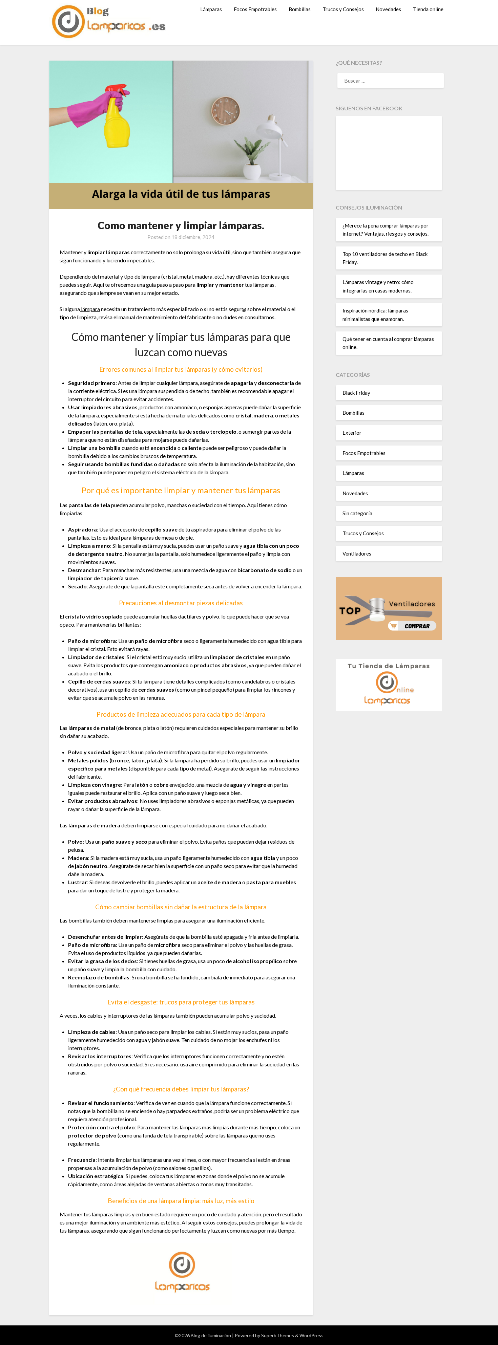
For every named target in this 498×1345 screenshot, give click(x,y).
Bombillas (300, 9)
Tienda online (428, 9)
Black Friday (356, 393)
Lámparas (211, 9)
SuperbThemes (277, 1335)
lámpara (90, 309)
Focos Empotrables (255, 9)
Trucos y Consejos (343, 9)
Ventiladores (357, 553)
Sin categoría (357, 513)
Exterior (352, 433)
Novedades (388, 9)
